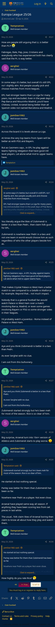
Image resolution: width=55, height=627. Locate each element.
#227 (51, 380)
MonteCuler (9, 18)
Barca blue (9, 611)
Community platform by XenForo (26, 624)
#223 (51, 126)
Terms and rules (21, 616)
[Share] (46, 37)
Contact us (7, 616)
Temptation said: (11, 465)
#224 (51, 182)
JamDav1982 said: (11, 268)
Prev (25, 584)
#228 (51, 432)
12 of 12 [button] (35, 584)
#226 (51, 341)
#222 (51, 77)
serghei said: (9, 188)
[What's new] (45, 4)
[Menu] (4, 4)
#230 (51, 541)
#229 (51, 459)
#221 (51, 37)
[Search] (51, 4)
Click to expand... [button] (27, 213)
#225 (51, 262)
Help (47, 616)
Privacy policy (37, 616)
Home (5, 618)
